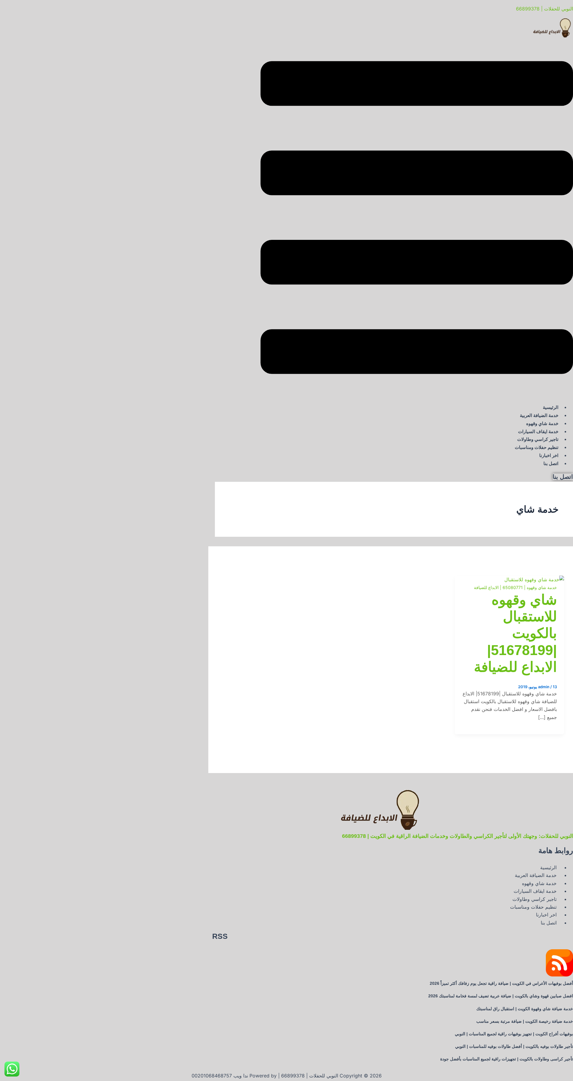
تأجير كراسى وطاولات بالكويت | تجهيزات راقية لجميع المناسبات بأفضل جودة (506, 1059)
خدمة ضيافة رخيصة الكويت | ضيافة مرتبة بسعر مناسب (524, 1021)
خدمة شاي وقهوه (542, 423)
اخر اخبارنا (548, 455)
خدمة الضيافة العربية (539, 415)
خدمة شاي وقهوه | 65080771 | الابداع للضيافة (515, 587)
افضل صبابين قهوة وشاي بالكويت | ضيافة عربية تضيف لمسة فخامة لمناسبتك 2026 (500, 995)
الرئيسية (550, 407)
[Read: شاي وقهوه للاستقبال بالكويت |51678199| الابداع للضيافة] (534, 579)
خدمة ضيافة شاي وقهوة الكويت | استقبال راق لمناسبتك (524, 1008)
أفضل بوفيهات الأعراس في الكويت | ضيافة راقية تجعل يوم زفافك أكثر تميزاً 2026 (501, 983)
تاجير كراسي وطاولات (537, 439)
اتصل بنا (550, 463)
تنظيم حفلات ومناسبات (536, 447)
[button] (417, 218)
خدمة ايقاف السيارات (538, 431)
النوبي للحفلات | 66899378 (544, 9)
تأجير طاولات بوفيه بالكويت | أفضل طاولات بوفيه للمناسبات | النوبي (514, 1046)
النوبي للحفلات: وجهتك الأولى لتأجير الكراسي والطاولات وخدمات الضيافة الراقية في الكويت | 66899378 (457, 836)
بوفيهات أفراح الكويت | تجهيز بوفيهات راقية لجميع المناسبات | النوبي (514, 1033)
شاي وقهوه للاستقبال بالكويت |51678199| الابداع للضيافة (515, 633)
